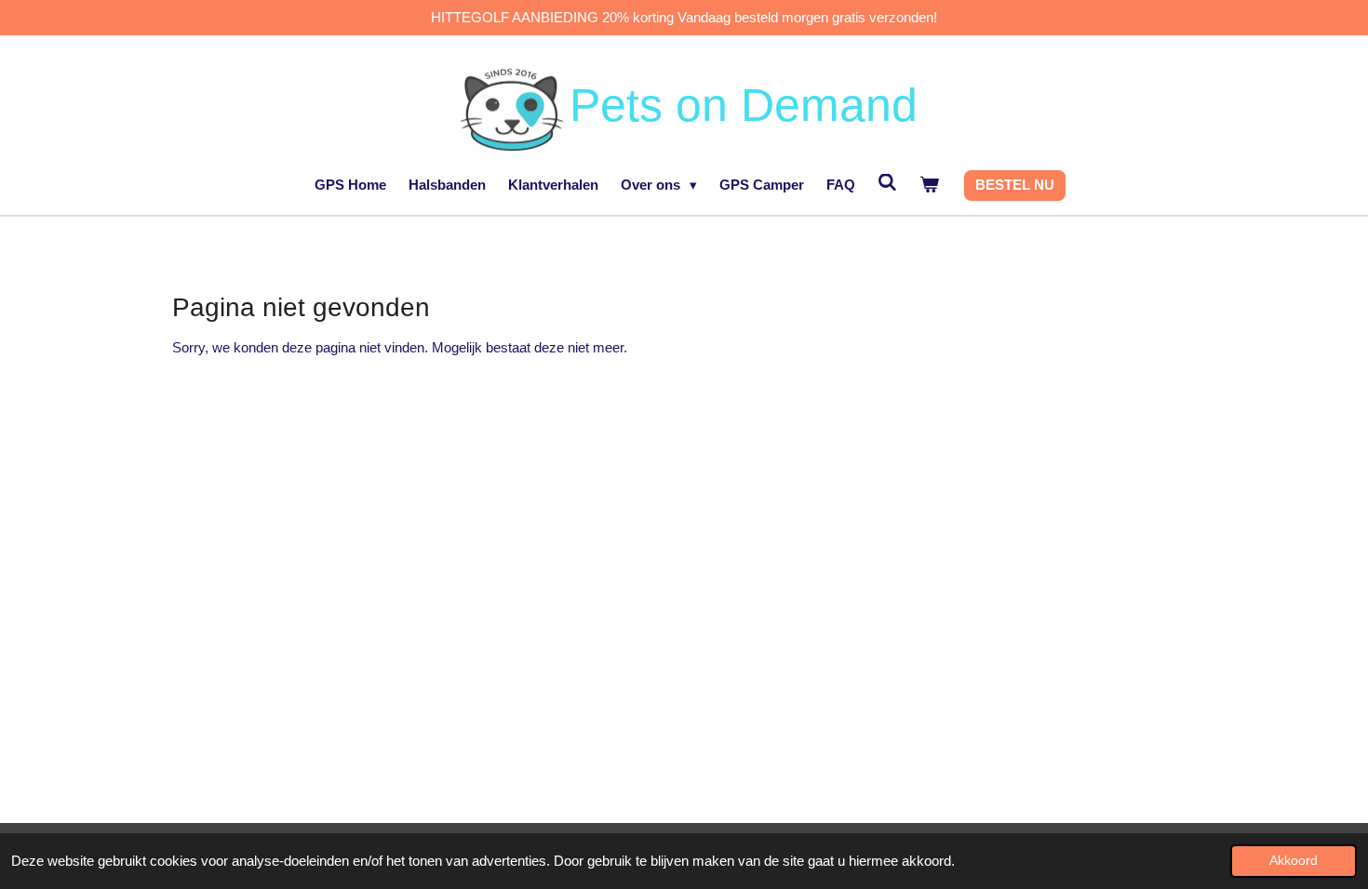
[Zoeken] (887, 182)
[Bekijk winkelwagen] (929, 185)
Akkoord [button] (1293, 861)
